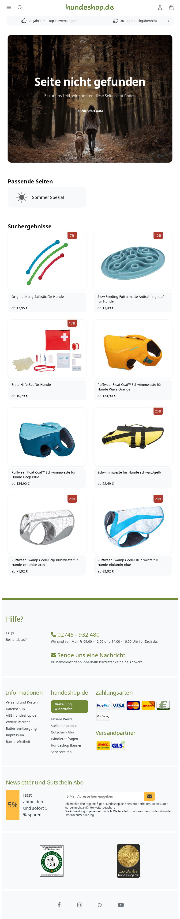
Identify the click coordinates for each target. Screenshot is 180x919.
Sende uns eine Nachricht (91, 655)
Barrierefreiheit (18, 741)
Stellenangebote (64, 725)
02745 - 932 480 (78, 634)
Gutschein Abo (62, 732)
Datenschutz (16, 709)
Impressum (15, 735)
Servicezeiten (61, 752)
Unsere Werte (61, 719)
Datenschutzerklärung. (79, 815)
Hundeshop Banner (66, 745)
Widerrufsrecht (18, 722)
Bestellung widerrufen (63, 706)
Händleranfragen (64, 739)
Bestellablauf (16, 639)
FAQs (10, 633)
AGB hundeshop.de (21, 715)
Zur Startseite (90, 111)
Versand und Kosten (22, 702)
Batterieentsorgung (21, 728)
